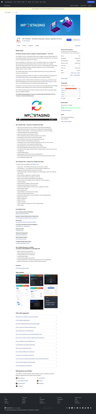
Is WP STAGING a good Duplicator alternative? (25, 344)
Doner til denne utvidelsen (66, 121)
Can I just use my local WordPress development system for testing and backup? (32, 358)
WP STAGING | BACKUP (23, 380)
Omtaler (24, 45)
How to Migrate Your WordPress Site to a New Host (26, 217)
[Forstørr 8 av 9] (56, 286)
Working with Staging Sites (21, 234)
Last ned (69, 39)
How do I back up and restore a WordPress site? (26, 327)
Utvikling (37, 45)
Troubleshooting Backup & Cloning (23, 243)
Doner (59, 401)
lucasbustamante (21, 383)
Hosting (5, 401)
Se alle (79, 98)
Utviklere (41, 401)
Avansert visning (64, 78)
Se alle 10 (78, 70)
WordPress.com (78, 397)
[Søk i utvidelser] (16, 12)
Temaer (23, 399)
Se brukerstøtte (76, 52)
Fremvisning (24, 397)
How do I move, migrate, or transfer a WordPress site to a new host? (30, 337)
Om (5, 397)
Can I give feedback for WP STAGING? (24, 365)
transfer (71, 75)
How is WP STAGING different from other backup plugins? (28, 323)
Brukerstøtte (77, 45)
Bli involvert (59, 397)
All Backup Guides (19, 230)
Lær (40, 397)
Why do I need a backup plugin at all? (23, 348)
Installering (30, 45)
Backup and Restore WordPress (22, 213)
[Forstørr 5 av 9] (41, 288)
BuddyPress (77, 402)
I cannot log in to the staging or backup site (25, 355)
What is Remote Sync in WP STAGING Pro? (25, 330)
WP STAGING (42, 378)
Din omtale (63, 98)
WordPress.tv (43, 402)
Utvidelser (24, 401)
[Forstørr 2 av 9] (27, 286)
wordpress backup (77, 75)
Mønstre (23, 402)
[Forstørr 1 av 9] (27, 276)
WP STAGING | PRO (20, 79)
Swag (58, 402)
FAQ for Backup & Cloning (21, 238)
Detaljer (18, 45)
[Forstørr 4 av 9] (41, 276)
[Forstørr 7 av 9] (56, 276)
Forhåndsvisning (76, 39)
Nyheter (5, 399)
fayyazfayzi (20, 386)
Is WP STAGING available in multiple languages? (25, 362)
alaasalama (41, 383)
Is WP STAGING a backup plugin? (22, 320)
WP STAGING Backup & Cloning (22, 268)
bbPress (77, 401)
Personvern (6, 402)
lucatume (41, 380)
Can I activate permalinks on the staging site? (25, 351)
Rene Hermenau (27, 40)
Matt (76, 399)
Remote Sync (45, 79)
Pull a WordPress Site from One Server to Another (26, 222)
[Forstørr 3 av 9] (27, 296)
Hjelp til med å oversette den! (58, 8)
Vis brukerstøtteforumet (66, 110)
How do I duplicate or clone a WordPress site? (25, 341)
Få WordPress (91, 1)
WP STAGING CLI (50, 81)
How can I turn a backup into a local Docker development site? (29, 334)
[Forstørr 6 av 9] (41, 301)
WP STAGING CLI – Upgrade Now (23, 226)
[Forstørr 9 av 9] (56, 297)
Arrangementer (60, 399)
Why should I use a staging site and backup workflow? (27, 316)
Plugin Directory (7, 5)
